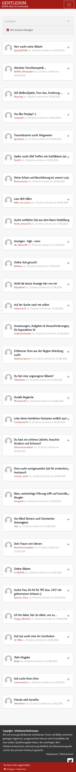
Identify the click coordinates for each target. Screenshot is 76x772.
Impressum (52, 754)
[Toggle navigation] (69, 4)
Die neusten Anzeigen (21, 30)
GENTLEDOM (15, 4)
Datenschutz (66, 754)
